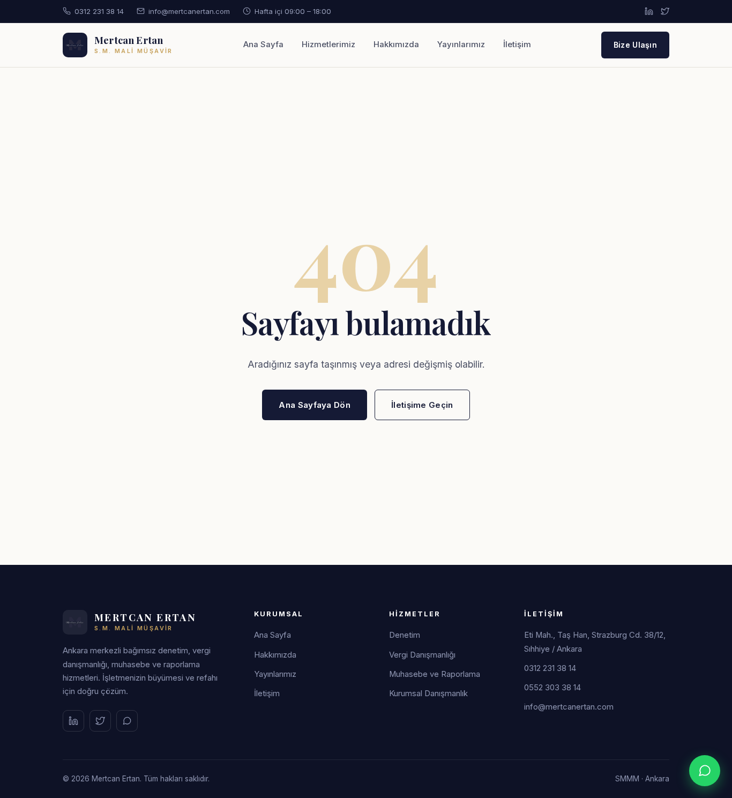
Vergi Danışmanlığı (422, 655)
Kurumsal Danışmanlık (428, 693)
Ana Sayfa (263, 44)
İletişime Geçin (422, 405)
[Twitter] (665, 11)
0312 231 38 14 (99, 11)
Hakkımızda (396, 44)
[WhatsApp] (127, 721)
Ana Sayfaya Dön (314, 405)
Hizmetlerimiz (328, 44)
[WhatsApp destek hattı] (704, 770)
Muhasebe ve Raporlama (434, 674)
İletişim (517, 44)
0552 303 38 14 (552, 687)
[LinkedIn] (649, 11)
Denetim (404, 635)
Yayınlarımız (461, 44)
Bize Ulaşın (635, 44)
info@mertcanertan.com (189, 11)
